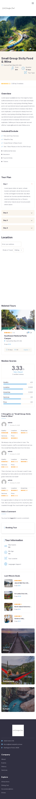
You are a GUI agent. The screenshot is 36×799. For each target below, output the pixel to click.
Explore (26, 350)
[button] (33, 33)
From (6, 344)
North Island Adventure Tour (22, 607)
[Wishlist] (31, 312)
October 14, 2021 (15, 425)
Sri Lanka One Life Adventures (20, 594)
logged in (13, 518)
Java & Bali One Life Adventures (21, 583)
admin (10, 423)
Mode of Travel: (8, 250)
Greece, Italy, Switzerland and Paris (22, 619)
